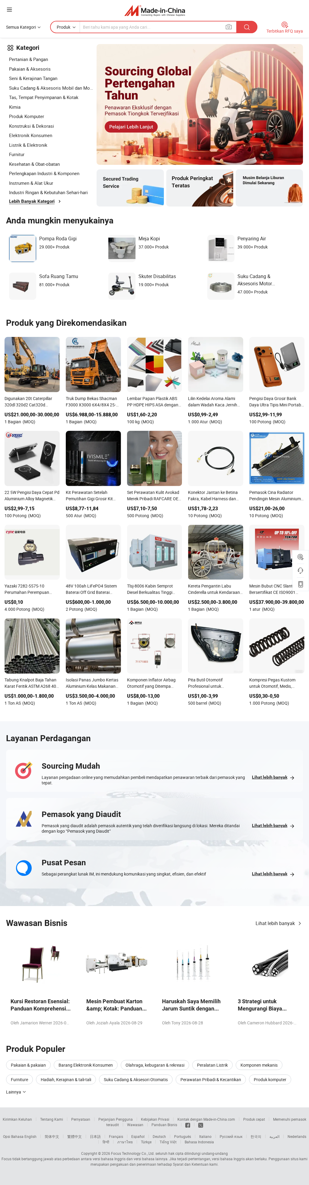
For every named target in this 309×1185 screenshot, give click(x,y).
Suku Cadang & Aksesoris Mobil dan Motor (51, 88)
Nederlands (297, 1136)
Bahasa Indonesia (199, 1141)
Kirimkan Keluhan (17, 1119)
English (30, 1136)
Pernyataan (80, 1119)
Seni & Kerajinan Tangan (33, 78)
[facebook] (187, 1124)
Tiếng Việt (168, 1141)
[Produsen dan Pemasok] (154, 10)
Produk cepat (254, 1119)
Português (182, 1136)
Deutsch (159, 1136)
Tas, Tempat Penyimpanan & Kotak (43, 97)
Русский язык (231, 1136)
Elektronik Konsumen (30, 135)
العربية (274, 1136)
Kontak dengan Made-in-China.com (206, 1119)
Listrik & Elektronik (28, 145)
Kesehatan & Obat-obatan (34, 164)
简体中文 (52, 1136)
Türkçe (146, 1141)
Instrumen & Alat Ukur (31, 183)
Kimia (15, 107)
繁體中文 (74, 1136)
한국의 (255, 1136)
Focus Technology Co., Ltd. (132, 1153)
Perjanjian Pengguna (115, 1119)
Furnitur (16, 154)
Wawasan (135, 1124)
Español (138, 1136)
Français (116, 1136)
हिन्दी (106, 1141)
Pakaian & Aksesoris (30, 69)
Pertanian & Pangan (28, 59)
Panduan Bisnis (164, 1124)
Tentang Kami (51, 1119)
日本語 (95, 1136)
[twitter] (200, 1124)
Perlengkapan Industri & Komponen (44, 173)
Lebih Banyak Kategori (32, 201)
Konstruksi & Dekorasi (31, 126)
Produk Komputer (26, 116)
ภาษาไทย (125, 1141)
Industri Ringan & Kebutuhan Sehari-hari (48, 192)
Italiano (205, 1136)
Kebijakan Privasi (155, 1119)
